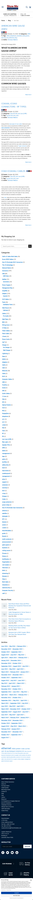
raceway (4, 488)
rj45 (26, 755)
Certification (6, 559)
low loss (3, 38)
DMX (4, 570)
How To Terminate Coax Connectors (12, 508)
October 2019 (26, 709)
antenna (4, 510)
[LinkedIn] (16, 852)
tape (3, 456)
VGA (3, 399)
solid (23, 36)
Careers (3, 797)
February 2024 (14, 672)
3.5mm (4, 396)
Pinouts (4, 553)
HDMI (4, 359)
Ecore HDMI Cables (8, 259)
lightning (9, 757)
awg (16, 38)
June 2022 (16, 692)
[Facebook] (2, 852)
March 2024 (5, 672)
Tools (4, 302)
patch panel (5, 545)
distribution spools (8, 761)
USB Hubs (6, 276)
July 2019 (26, 712)
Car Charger (6, 347)
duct (3, 490)
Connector (5, 271)
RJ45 (4, 376)
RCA (3, 410)
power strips (6, 505)
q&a (24, 753)
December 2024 (16, 660)
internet (9, 759)
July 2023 (14, 680)
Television (5, 567)
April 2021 (24, 700)
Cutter (4, 499)
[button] (2, 7)
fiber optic (5, 442)
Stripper (4, 496)
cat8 (3, 593)
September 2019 (6, 712)
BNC (3, 322)
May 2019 (12, 715)
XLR (3, 408)
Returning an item (5, 789)
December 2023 (6, 675)
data (12, 757)
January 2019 (25, 717)
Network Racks (6, 268)
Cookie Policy (4, 810)
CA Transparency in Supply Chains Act (10, 801)
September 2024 (6, 666)
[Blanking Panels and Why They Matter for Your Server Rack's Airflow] (4, 627)
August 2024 (17, 666)
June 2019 (4, 715)
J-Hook (4, 336)
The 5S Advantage (7, 265)
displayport (12, 751)
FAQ (3, 579)
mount (16, 753)
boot (3, 468)
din (11, 759)
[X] (7, 852)
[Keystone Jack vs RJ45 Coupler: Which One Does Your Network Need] (4, 634)
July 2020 (25, 703)
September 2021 (6, 700)
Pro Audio (6, 316)
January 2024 (25, 672)
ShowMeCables (6, 530)
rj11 (3, 419)
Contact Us (4, 791)
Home (3, 20)
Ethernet (5, 371)
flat (3, 428)
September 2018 (16, 723)
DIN (3, 390)
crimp (4, 493)
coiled (4, 425)
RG (16, 113)
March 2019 (5, 717)
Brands (4, 536)
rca (14, 755)
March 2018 (22, 726)
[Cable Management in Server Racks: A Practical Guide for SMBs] (4, 614)
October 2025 (5, 652)
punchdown (4, 757)
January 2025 (5, 660)
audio (6, 753)
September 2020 (15, 703)
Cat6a (4, 373)
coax (17, 115)
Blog (9, 20)
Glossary (4, 576)
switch (4, 525)
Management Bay (7, 288)
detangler (5, 516)
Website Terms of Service (7, 807)
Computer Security (7, 590)
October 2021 (17, 697)
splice (4, 459)
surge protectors (7, 502)
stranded (19, 36)
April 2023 (12, 683)
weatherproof (6, 473)
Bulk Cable (5, 582)
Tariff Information (5, 808)
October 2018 (5, 723)
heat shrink (5, 470)
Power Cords (6, 339)
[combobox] (16, 246)
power (27, 36)
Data (3, 356)
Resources (3, 799)
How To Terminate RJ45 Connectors (12, 262)
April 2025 (4, 657)
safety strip (5, 465)
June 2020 (4, 706)
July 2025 (14, 655)
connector (18, 757)
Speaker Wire (6, 445)
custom (4, 527)
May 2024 (12, 669)
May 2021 (16, 700)
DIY (3, 519)
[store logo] (12, 8)
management (6, 453)
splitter (21, 753)
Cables (4, 313)
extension (5, 485)
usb (26, 749)
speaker (17, 755)
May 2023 (4, 683)
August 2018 (5, 726)
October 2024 (17, 663)
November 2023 (18, 675)
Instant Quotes (5, 787)
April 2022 (4, 695)
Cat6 (3, 368)
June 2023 (21, 680)
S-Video (4, 328)
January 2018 (16, 729)
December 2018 (6, 720)
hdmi (14, 748)
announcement (6, 542)
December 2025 (6, 649)
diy (6, 751)
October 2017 (5, 735)
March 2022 (13, 695)
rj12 (3, 422)
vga (8, 751)
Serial (4, 388)
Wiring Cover (6, 325)
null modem (6, 565)
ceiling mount (6, 550)
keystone (5, 547)
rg (7, 115)
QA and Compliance (6, 803)
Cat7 (3, 342)
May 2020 (12, 706)
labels (4, 450)
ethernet (11, 38)
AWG (28, 34)
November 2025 (18, 649)
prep (3, 479)
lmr (7, 38)
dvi (23, 751)
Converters (6, 282)
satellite (4, 513)
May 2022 (24, 692)
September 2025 (16, 652)
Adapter (4, 293)
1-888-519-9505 (10, 824)
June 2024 (4, 669)
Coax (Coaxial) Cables (13, 171)
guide (4, 533)
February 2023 (5, 686)
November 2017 (18, 732)
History (4, 556)
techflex (4, 462)
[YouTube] (12, 852)
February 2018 (5, 729)
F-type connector (22, 146)
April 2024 (20, 669)
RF (14, 113)
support (4, 482)
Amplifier (5, 291)
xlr (13, 759)
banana (4, 522)
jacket (2, 761)
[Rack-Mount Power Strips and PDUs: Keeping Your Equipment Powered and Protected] (4, 606)
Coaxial (5, 296)
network (9, 753)
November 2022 (6, 689)
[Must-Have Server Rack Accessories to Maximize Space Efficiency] (4, 621)
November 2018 (18, 720)
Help (2, 793)
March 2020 (5, 709)
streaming (5, 573)
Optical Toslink (6, 405)
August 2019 (17, 712)
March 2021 (5, 703)
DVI (3, 402)
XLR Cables (5, 299)
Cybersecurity (6, 587)
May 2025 (21, 655)
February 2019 (14, 717)
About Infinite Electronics (7, 782)
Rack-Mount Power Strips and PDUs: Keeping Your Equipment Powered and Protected (20, 606)
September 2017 (16, 735)
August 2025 (5, 655)
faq (19, 753)
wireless (19, 759)
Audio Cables (6, 393)
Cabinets (5, 310)
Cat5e (4, 365)
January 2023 (16, 686)
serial (12, 755)
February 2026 (21, 646)
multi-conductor (7, 539)
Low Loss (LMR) (22, 113)
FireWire (5, 385)
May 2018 (14, 726)
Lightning (5, 353)
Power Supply (6, 285)
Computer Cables (7, 379)
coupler (15, 759)
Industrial (5, 585)
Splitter (4, 279)
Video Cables (6, 331)
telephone (13, 36)
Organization (6, 562)
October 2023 (5, 677)
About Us (3, 784)
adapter (23, 759)
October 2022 (17, 689)
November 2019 (15, 709)
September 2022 (6, 692)
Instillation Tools (8, 304)
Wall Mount (5, 308)
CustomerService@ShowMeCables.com (11, 828)
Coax (11, 113)
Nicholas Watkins (13, 40)
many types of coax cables (15, 124)
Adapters (5, 362)
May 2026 (12, 646)
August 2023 (5, 680)
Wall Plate (5, 319)
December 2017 (6, 732)
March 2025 (13, 657)
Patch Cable (5, 333)
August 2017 (5, 737)
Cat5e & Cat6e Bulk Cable (10, 256)
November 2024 (6, 663)
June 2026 (4, 646)
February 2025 (23, 657)
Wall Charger (7, 350)
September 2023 (16, 677)
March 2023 (21, 683)
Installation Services (6, 805)
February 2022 (23, 695)
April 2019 (20, 715)
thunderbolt (8, 755)
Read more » (28, 94)
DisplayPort (5, 413)
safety (14, 757)
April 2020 (20, 706)
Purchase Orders (5, 786)
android (29, 755)
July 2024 (26, 666)
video (8, 36)
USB (3, 273)
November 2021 (6, 697)
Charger (4, 345)
